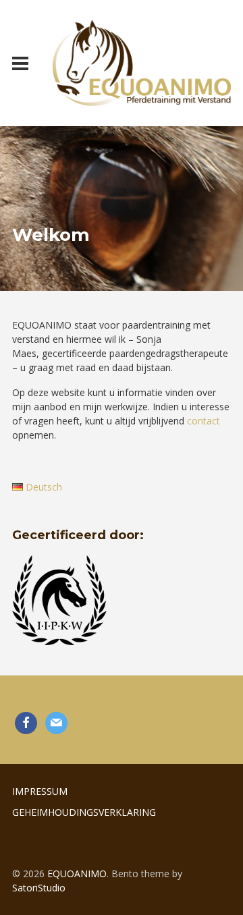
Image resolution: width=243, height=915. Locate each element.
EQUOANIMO (77, 873)
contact (203, 420)
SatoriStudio (38, 887)
